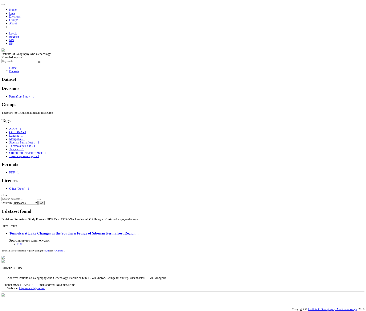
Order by (7, 202)
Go (41, 202)
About (13, 23)
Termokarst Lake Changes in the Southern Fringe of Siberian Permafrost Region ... (74, 233)
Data (12, 13)
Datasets (14, 71)
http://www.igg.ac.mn (32, 288)
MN (11, 40)
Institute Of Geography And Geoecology (332, 309)
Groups (13, 20)
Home (13, 9)
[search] (39, 199)
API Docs (58, 250)
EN (11, 43)
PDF (19, 244)
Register (14, 36)
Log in (13, 33)
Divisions (15, 16)
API (47, 250)
